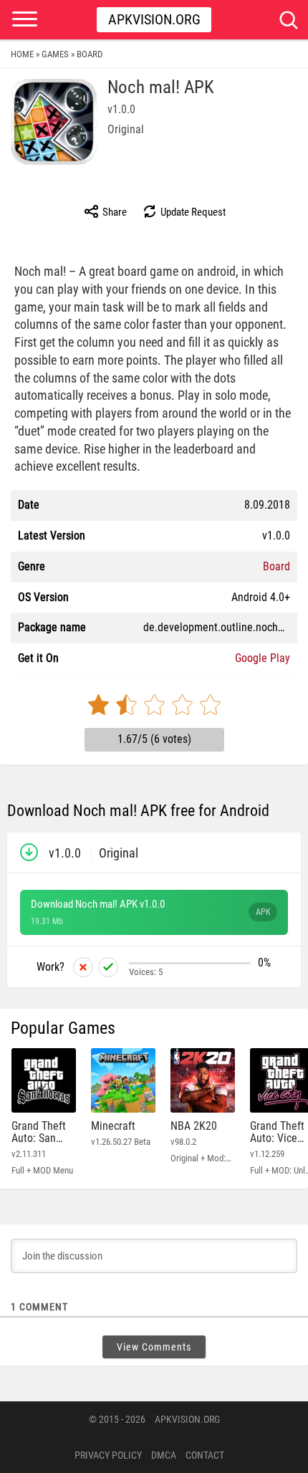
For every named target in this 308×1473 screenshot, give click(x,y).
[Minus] (83, 967)
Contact (205, 1455)
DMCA (163, 1455)
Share (113, 212)
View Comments (154, 1347)
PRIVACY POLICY (108, 1455)
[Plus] (108, 967)
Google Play (262, 658)
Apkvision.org (154, 19)
